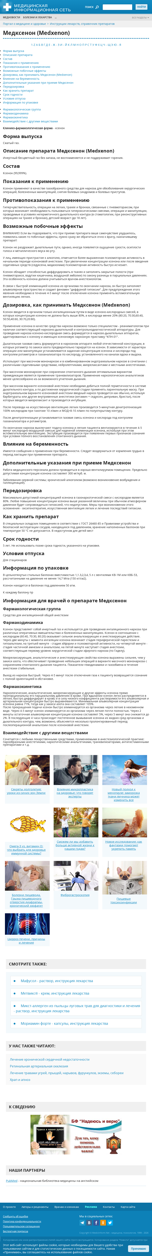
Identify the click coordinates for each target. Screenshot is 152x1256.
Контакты (109, 1207)
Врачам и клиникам (66, 1207)
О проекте (9, 1207)
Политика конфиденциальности (22, 1221)
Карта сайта (128, 1207)
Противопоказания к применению (26, 67)
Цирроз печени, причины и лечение (26, 940)
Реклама (91, 1207)
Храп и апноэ (20, 1080)
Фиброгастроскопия (75, 895)
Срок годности (13, 94)
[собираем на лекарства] (76, 1139)
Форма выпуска (13, 51)
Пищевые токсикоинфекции (123, 900)
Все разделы (139, 17)
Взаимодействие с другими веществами (30, 121)
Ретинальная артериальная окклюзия (39, 1066)
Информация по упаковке (20, 102)
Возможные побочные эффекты (24, 71)
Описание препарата (17, 55)
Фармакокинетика (15, 117)
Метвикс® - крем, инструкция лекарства (55, 993)
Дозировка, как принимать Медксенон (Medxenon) (37, 75)
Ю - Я (117, 45)
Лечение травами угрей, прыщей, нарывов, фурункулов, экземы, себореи (67, 1073)
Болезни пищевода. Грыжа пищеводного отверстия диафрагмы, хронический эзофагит (26, 900)
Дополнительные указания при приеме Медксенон (38, 82)
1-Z (33, 45)
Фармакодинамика (15, 113)
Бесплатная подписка (15, 1231)
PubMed (11, 1181)
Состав (7, 59)
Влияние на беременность (21, 79)
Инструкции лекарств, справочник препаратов (82, 24)
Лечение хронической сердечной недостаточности (49, 1059)
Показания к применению (21, 63)
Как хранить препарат (18, 90)
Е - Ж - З (54, 45)
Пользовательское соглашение (21, 1226)
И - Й (63, 45)
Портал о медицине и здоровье (24, 24)
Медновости (11, 17)
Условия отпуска (14, 98)
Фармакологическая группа (22, 109)
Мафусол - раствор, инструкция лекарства (57, 980)
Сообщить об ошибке (15, 1216)
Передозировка (13, 86)
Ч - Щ (106, 45)
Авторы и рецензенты (35, 1207)
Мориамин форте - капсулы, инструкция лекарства (64, 1023)
